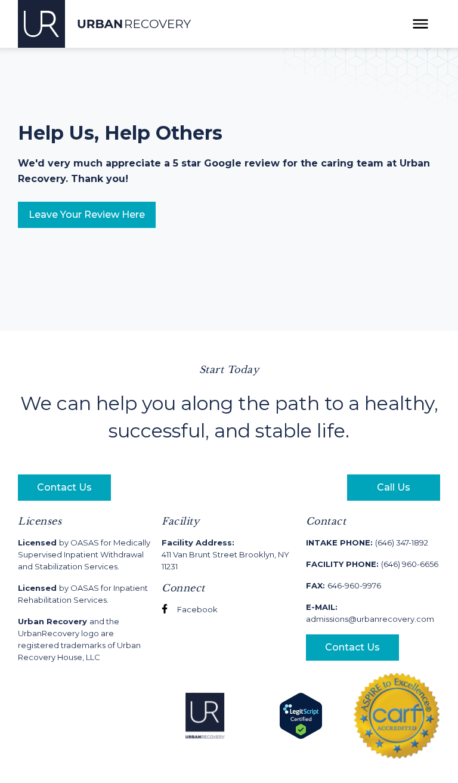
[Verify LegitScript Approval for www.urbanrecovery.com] (301, 715)
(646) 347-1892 (367, 542)
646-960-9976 (343, 585)
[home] (104, 24)
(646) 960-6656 (372, 564)
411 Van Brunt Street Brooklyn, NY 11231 (225, 554)
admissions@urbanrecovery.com (370, 613)
